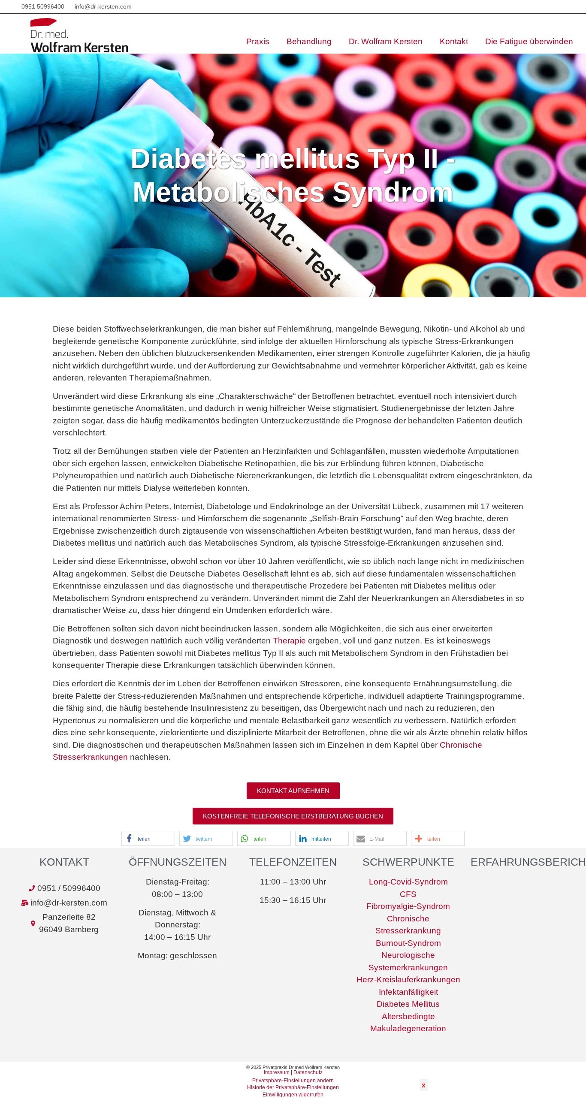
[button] (293, 790)
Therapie (289, 640)
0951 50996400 (42, 6)
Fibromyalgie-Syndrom (408, 906)
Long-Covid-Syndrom (408, 881)
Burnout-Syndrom (408, 943)
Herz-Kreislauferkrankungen (408, 979)
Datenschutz (308, 1072)
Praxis (257, 41)
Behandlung (309, 41)
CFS (408, 894)
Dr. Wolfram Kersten (386, 41)
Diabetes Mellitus (408, 1003)
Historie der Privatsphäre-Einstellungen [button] (293, 1087)
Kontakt (454, 41)
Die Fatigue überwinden (529, 41)
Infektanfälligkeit (408, 991)
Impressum (277, 1072)
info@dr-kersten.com (103, 6)
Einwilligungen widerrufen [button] (293, 1095)
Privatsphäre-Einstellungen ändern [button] (293, 1081)
